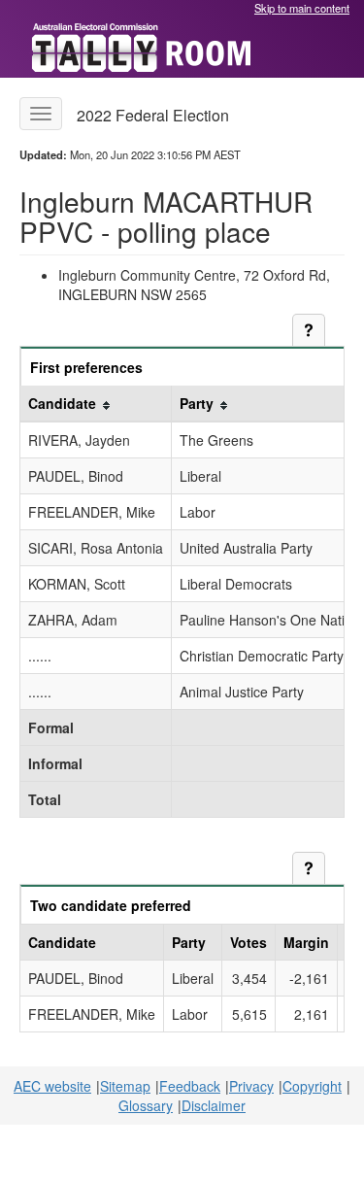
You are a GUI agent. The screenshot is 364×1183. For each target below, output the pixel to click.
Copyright (312, 1086)
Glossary (145, 1105)
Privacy (251, 1086)
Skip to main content (301, 8)
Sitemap (125, 1086)
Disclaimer (214, 1105)
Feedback (189, 1086)
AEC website (52, 1086)
